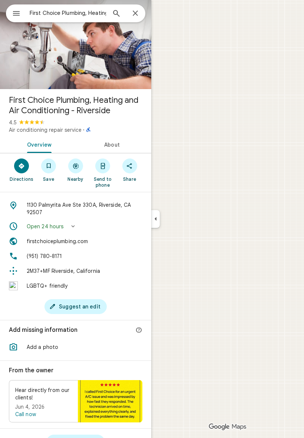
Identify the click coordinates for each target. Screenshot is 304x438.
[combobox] (68, 13)
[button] (75, 226)
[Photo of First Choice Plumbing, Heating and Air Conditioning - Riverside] (75, 44)
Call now (25, 414)
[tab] (37, 144)
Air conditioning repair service (45, 130)
